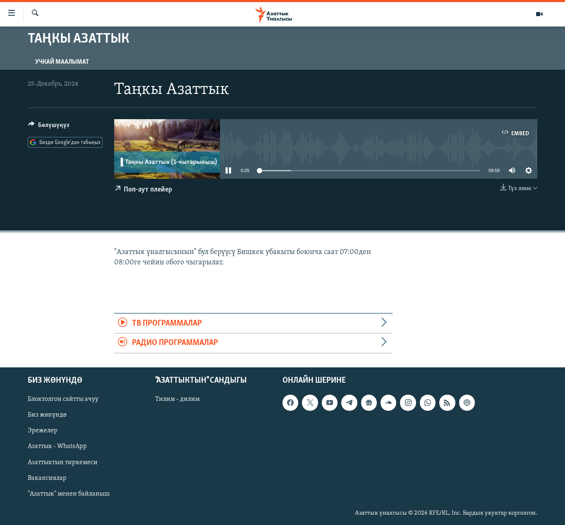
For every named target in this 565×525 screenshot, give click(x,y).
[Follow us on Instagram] (408, 402)
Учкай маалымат (62, 62)
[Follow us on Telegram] (349, 402)
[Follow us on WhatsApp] (428, 402)
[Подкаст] (467, 402)
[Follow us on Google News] (369, 402)
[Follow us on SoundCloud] (388, 402)
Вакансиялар (47, 478)
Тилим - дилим (177, 399)
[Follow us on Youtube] (330, 402)
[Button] (48, 127)
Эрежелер (42, 430)
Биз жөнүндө (47, 415)
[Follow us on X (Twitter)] (310, 402)
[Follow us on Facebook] (290, 402)
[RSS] (447, 402)
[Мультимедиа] (539, 14)
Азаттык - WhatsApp (57, 446)
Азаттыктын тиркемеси (63, 462)
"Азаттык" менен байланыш (69, 493)
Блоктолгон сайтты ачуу (63, 399)
